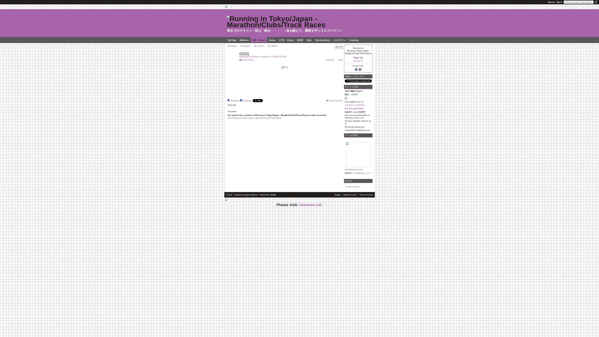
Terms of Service (366, 195)
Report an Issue (350, 195)
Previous (330, 60)
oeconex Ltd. (310, 205)
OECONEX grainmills (354, 170)
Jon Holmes (253, 57)
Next (340, 60)
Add (340, 47)
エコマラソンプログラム (355, 105)
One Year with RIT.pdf (354, 108)
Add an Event (353, 187)
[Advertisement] (23, 227)
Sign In (559, 2)
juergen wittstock (250, 195)
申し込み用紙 (356, 112)
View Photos (248, 60)
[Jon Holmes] (232, 60)
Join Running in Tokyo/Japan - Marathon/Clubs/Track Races (254, 118)
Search (596, 2)
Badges (338, 195)
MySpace (235, 101)
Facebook (247, 101)
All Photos (232, 46)
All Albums (245, 46)
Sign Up (551, 2)
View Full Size (335, 101)
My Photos (259, 46)
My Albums (273, 46)
